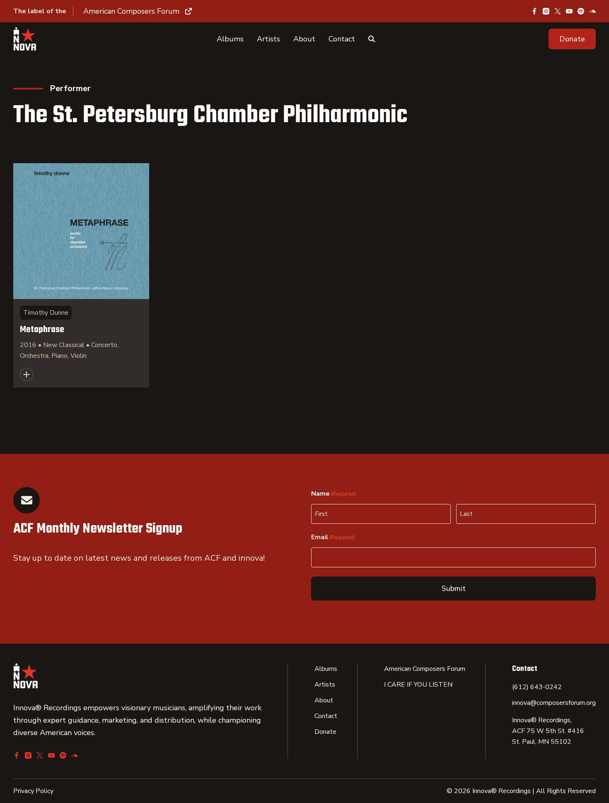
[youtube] (569, 11)
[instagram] (546, 11)
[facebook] (534, 11)
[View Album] (81, 275)
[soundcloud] (592, 11)
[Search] (372, 39)
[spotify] (581, 11)
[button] (572, 39)
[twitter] (557, 11)
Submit (454, 588)
